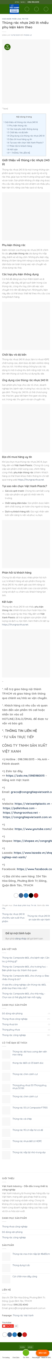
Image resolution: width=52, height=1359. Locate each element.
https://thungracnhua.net (31, 479)
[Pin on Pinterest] (36, 895)
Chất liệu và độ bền (17, 132)
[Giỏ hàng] (46, 9)
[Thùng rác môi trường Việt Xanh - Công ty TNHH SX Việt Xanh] (14, 9)
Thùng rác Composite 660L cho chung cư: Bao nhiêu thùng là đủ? (25, 977)
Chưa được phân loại (11, 19)
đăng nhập (20, 938)
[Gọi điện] (26, 1353)
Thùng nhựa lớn (10, 1024)
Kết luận (12, 149)
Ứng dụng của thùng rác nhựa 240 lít (26, 135)
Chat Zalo (15, 1357)
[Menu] (3, 9)
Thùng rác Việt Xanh (23, 1315)
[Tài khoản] (36, 9)
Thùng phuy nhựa (11, 1029)
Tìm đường (6, 1357)
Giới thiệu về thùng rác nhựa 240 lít (21, 122)
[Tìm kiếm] (27, 9)
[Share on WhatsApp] (16, 895)
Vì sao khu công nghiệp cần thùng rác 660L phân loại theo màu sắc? (24, 986)
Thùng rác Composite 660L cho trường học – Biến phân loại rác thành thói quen (25, 968)
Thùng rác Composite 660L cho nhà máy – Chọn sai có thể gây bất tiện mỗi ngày (23, 995)
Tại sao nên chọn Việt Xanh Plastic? (25, 142)
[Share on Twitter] (26, 895)
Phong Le (28, 35)
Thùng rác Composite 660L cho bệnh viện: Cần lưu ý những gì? (25, 959)
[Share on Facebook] (21, 895)
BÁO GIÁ (42, 1353)
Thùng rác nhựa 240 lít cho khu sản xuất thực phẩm (13, 918)
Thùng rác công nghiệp (14, 1035)
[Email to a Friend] (31, 895)
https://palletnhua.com (19, 808)
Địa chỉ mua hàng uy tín (19, 139)
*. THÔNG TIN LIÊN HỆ (18, 152)
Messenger (36, 1357)
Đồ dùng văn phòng (12, 1013)
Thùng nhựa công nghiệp (14, 1019)
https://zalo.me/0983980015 (25, 775)
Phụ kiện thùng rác (17, 125)
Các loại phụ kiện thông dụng (22, 129)
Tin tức (25, 19)
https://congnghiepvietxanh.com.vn (27, 817)
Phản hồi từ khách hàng (19, 146)
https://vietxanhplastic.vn (32, 803)
